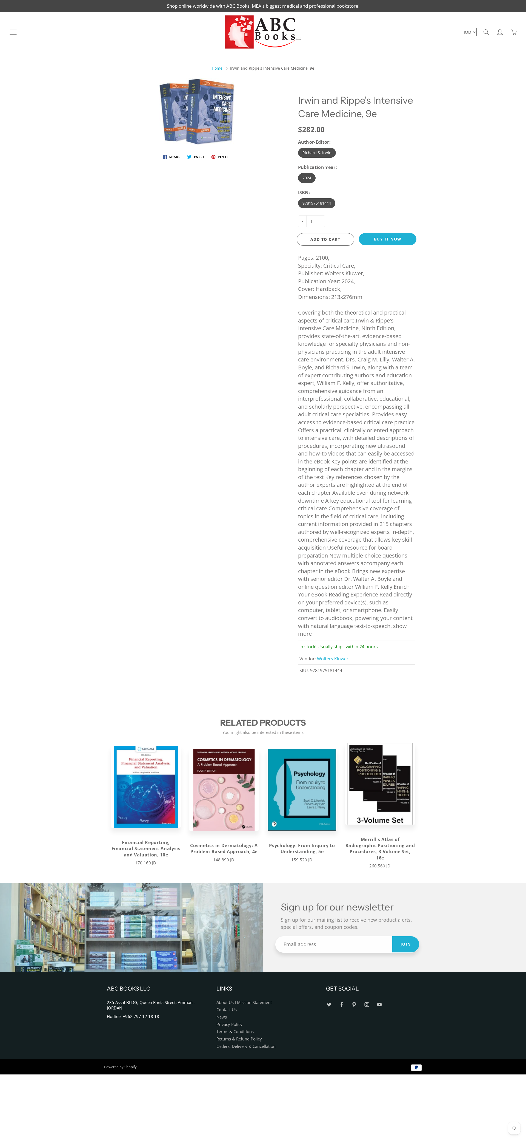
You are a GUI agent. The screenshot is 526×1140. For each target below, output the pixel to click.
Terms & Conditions (235, 1031)
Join (406, 944)
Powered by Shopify (120, 1066)
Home (217, 68)
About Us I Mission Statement (244, 1002)
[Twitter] (329, 1004)
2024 (306, 177)
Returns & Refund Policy (239, 1039)
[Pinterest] (354, 1004)
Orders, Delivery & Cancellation (246, 1046)
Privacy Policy (229, 1024)
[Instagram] (366, 1004)
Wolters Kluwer (332, 659)
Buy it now (388, 239)
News (221, 1017)
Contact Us (226, 1009)
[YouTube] (379, 1004)
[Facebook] (341, 1004)
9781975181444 (316, 203)
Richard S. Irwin (316, 152)
